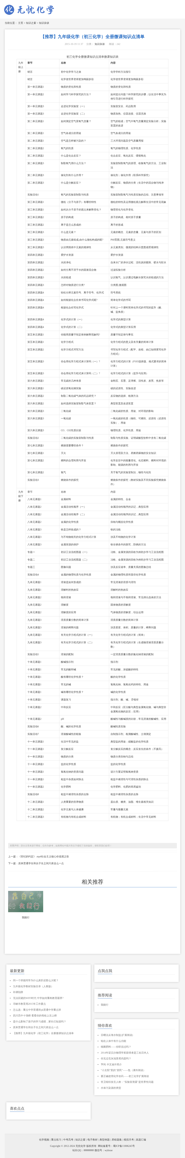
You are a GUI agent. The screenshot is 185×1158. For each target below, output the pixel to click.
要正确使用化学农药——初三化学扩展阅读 (125, 1076)
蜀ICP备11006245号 (124, 1146)
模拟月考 (129, 1139)
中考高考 (68, 1139)
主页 (20, 23)
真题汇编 (141, 1139)
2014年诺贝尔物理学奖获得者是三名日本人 (125, 1052)
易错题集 (117, 1139)
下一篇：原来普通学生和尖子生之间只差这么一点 (36, 863)
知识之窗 (31, 23)
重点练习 (56, 1139)
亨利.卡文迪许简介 (111, 1064)
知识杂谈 (44, 23)
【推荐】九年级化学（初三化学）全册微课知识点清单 (43, 1033)
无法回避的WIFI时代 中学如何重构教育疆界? (38, 998)
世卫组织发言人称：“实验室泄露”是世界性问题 (127, 1082)
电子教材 (92, 1139)
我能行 (25, 917)
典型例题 (105, 1139)
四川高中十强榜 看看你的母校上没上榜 (35, 1015)
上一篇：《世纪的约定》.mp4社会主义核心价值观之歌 (38, 856)
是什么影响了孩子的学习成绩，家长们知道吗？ (39, 1021)
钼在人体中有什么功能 (113, 1041)
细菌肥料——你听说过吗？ (116, 1046)
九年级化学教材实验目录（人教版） (33, 986)
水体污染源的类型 (111, 1088)
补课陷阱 (18, 992)
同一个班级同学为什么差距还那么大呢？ (36, 980)
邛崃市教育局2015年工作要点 (29, 1004)
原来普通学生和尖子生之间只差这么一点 (36, 1027)
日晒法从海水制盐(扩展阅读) (117, 1035)
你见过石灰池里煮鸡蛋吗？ (116, 1058)
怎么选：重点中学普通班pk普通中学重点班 (37, 1009)
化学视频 (44, 1139)
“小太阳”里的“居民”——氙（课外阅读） (123, 1070)
